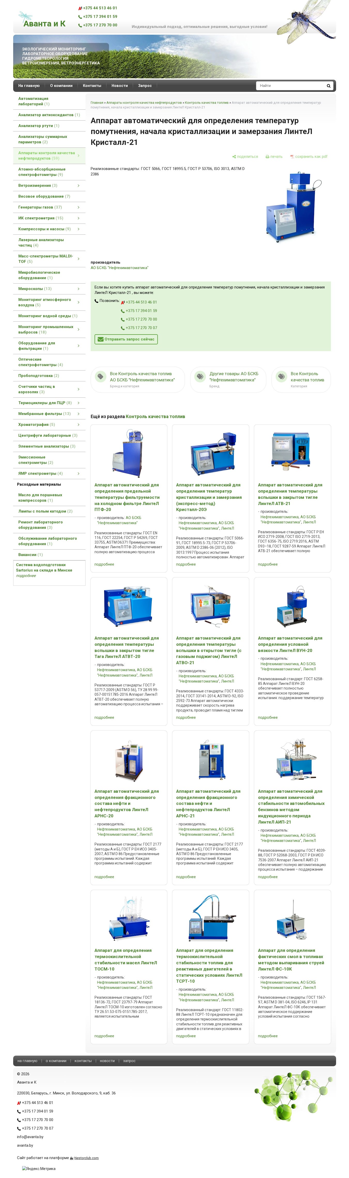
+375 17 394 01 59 (99, 16)
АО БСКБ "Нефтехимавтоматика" (120, 267)
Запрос (145, 85)
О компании (61, 85)
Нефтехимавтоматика (198, 523)
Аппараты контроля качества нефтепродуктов (144, 103)
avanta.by (25, 1145)
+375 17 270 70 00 (99, 25)
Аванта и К (44, 23)
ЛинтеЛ (227, 528)
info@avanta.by (30, 1137)
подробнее (104, 564)
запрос (129, 1060)
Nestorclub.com (86, 1158)
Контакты (92, 85)
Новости (120, 85)
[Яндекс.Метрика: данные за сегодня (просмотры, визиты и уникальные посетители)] (39, 1169)
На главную (29, 85)
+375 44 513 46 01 (99, 8)
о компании (56, 1060)
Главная (97, 103)
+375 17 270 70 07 (141, 327)
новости (107, 1060)
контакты (83, 1060)
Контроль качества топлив (207, 103)
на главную (27, 1060)
